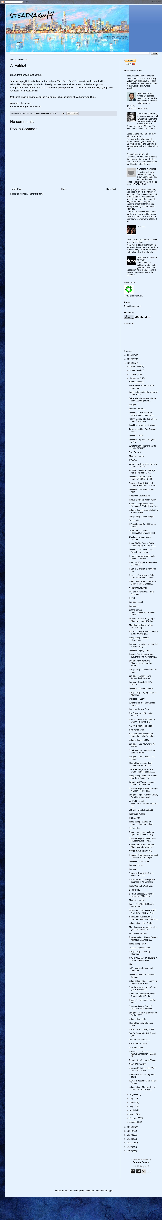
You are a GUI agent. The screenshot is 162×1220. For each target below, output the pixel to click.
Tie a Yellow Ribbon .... (139, 1040)
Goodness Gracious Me (139, 496)
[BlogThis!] (70, 113)
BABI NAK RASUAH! (146, 169)
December (134, 366)
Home (64, 189)
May (131, 1106)
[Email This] (67, 113)
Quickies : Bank (136, 436)
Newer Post (16, 189)
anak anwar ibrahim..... (139, 933)
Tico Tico (141, 226)
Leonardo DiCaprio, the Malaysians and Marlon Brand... (140, 663)
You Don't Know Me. (138, 588)
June (131, 1102)
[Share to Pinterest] (77, 113)
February (133, 1118)
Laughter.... (134, 606)
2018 (129, 355)
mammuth (89, 1191)
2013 (129, 1135)
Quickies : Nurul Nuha (139, 861)
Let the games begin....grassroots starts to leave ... (142, 612)
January (133, 1122)
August (132, 1094)
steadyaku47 (32, 15)
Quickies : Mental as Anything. (142, 425)
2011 (129, 1143)
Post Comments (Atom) (32, 194)
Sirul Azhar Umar (136, 730)
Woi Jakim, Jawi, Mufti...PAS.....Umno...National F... (143, 803)
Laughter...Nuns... (137, 865)
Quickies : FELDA (137, 699)
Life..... (132, 964)
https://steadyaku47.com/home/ (140, 76)
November (134, 370)
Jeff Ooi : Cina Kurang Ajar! (141, 810)
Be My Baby (134, 890)
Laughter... (133, 405)
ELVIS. (132, 598)
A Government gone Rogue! (141, 726)
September (134, 378)
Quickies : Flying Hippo (139, 650)
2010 (129, 1147)
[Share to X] (72, 113)
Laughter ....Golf (136, 602)
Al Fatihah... (134, 828)
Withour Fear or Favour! (137, 154)
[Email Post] (63, 113)
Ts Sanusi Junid (136, 1048)
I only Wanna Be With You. (141, 886)
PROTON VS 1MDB (138, 1043)
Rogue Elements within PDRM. (143, 500)
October (133, 374)
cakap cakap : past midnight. (142, 516)
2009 (129, 1151)
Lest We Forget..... (137, 409)
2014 (129, 1131)
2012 (129, 1139)
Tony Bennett (135, 452)
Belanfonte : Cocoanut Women (143, 1060)
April (131, 1110)
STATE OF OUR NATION (140, 851)
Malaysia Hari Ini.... (137, 900)
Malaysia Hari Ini (136, 456)
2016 (129, 363)
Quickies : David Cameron (141, 688)
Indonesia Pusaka (137, 814)
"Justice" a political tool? (140, 948)
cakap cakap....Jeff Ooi (139, 740)
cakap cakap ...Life (137, 1019)
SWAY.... (133, 460)
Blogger (109, 1191)
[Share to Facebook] (75, 113)
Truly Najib (134, 520)
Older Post (111, 189)
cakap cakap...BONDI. (139, 944)
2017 (129, 359)
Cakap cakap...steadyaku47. (142, 1029)
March (132, 1114)
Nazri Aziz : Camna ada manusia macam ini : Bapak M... (142, 1053)
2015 (129, 1127)
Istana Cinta (134, 818)
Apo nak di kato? (136, 382)
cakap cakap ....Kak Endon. (141, 923)
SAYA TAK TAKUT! (137, 1064)
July (131, 1098)
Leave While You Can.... (140, 709)
